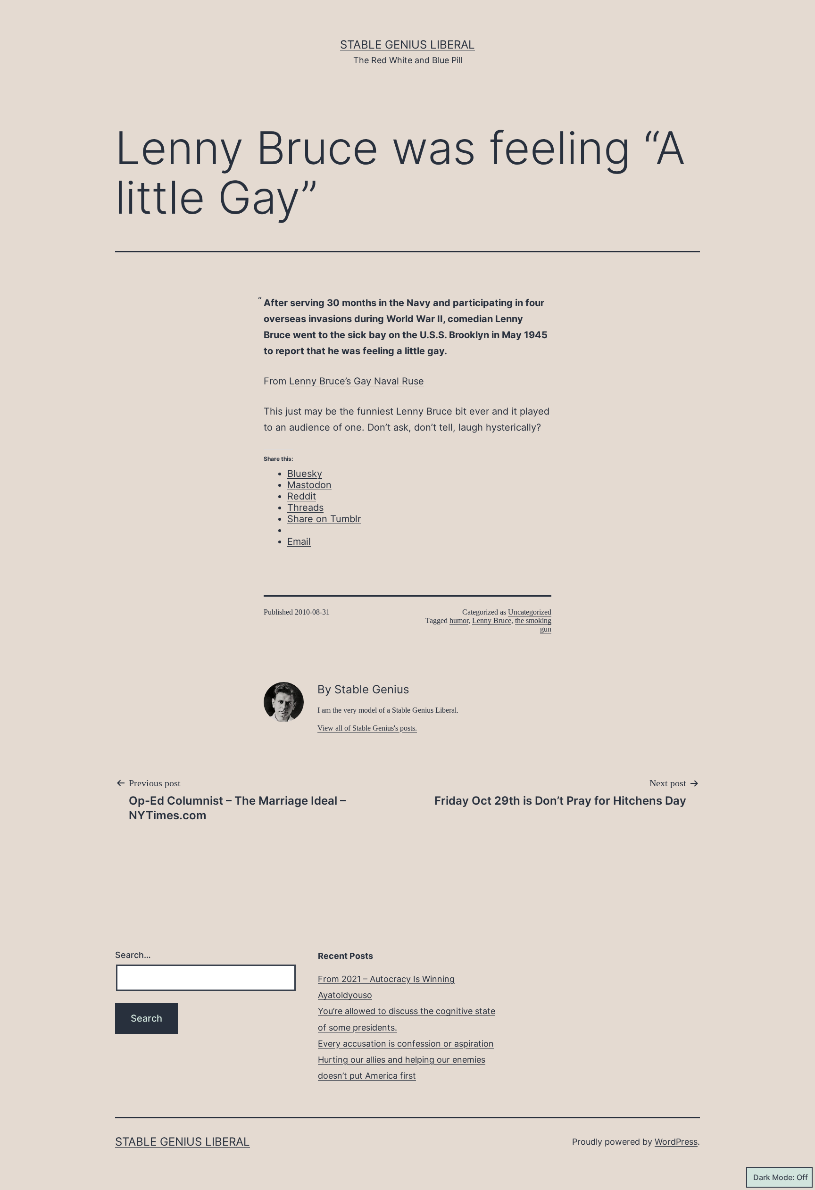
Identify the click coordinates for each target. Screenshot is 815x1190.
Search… (133, 955)
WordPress (676, 1142)
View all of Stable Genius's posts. (367, 728)
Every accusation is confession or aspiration (406, 1044)
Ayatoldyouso (345, 995)
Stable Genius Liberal (407, 44)
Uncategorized (529, 612)
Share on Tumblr (324, 518)
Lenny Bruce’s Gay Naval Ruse (356, 381)
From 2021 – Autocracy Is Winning (386, 979)
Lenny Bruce (491, 620)
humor (458, 620)
